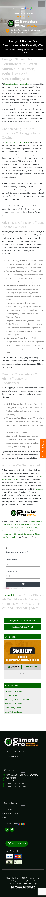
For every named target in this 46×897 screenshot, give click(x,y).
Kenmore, (36, 531)
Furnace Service (11, 695)
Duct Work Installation (13, 712)
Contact (5, 206)
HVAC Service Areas (12, 814)
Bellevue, (36, 525)
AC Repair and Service (13, 691)
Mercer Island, (32, 528)
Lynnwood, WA (12, 537)
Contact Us (9, 595)
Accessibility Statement (26, 881)
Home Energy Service (13, 708)
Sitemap (30, 878)
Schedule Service (22, 626)
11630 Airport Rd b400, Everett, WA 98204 (21, 775)
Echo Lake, (22, 534)
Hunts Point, (21, 528)
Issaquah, (28, 531)
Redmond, (28, 525)
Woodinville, (6, 534)
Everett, (32, 521)
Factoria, (15, 531)
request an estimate (22, 620)
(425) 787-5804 (11, 778)
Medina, (13, 528)
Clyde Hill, (6, 528)
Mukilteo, (39, 521)
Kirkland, (20, 525)
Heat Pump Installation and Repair (18, 700)
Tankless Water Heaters (13, 704)
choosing (39, 489)
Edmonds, (31, 534)
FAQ (6, 817)
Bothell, (14, 525)
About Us (8, 810)
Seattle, (21, 531)
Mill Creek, (6, 525)
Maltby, (14, 534)
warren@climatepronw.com (15, 781)
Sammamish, (6, 531)
